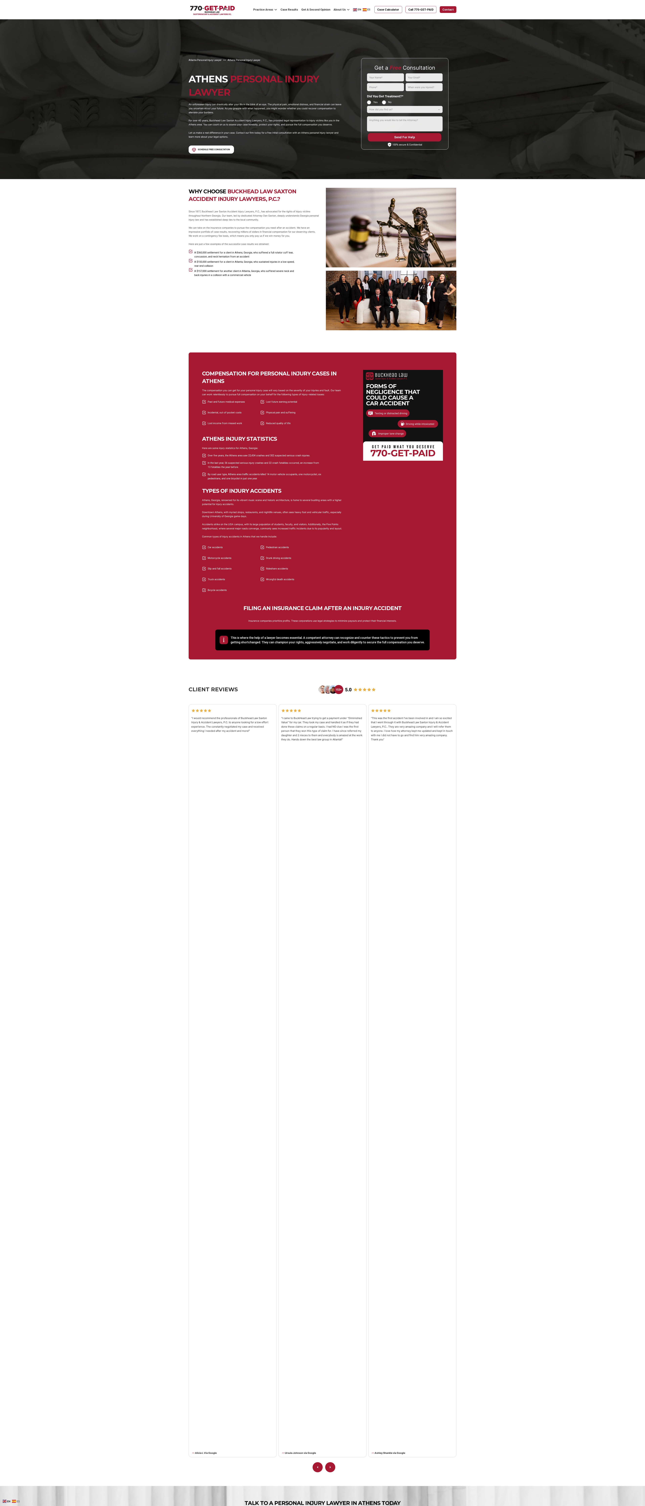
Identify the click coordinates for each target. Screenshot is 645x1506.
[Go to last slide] (318, 1467)
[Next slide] (330, 1467)
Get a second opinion (315, 9)
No (390, 102)
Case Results (289, 9)
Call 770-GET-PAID (421, 9)
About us (340, 9)
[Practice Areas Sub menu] (275, 9)
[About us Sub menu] (348, 9)
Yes (375, 102)
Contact (448, 9)
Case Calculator (388, 9)
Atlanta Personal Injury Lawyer (205, 60)
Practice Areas (263, 9)
